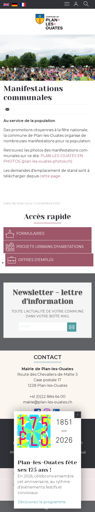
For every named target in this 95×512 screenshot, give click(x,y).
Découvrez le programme (42, 502)
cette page (50, 176)
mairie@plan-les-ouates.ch (47, 402)
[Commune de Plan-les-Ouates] (49, 22)
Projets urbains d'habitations (50, 246)
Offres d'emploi (35, 260)
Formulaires (30, 233)
